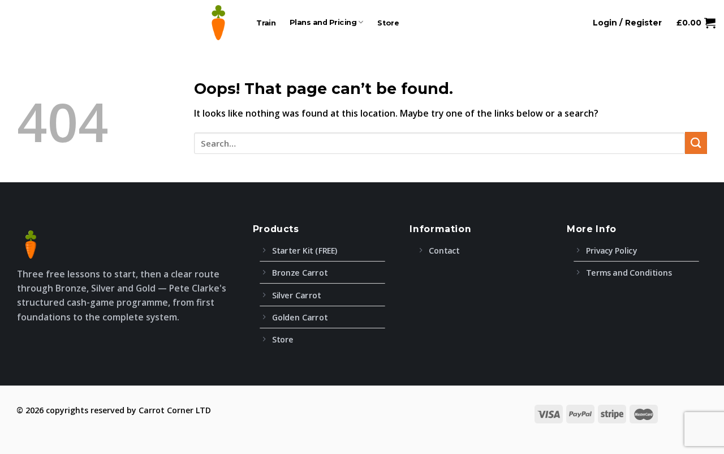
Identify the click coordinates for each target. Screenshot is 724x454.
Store (388, 22)
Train (266, 22)
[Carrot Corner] (218, 22)
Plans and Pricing (323, 22)
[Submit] (696, 143)
